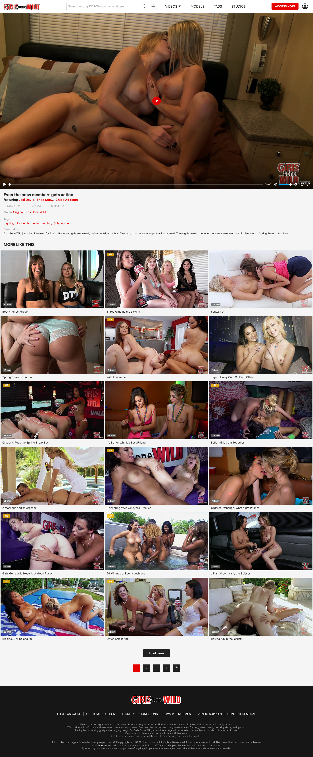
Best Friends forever (15, 311)
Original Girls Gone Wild (29, 212)
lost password (69, 714)
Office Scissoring (118, 639)
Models (197, 6)
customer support (101, 714)
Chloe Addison (66, 200)
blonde (20, 223)
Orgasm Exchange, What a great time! (235, 508)
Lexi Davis (26, 200)
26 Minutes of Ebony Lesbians (126, 573)
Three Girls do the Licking (123, 311)
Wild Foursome (116, 377)
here (101, 745)
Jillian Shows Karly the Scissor (230, 573)
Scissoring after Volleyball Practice (129, 508)
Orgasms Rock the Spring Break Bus (25, 442)
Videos (171, 6)
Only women (61, 223)
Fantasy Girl (218, 311)
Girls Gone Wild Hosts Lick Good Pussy (27, 573)
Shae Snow (45, 200)
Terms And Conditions (140, 714)
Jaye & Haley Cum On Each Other (232, 377)
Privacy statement (178, 714)
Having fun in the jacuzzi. (227, 639)
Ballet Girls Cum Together (227, 442)
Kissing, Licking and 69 (17, 639)
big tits (8, 223)
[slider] (136, 184)
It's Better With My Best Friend (126, 442)
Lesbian (46, 223)
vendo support (210, 714)
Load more (156, 653)
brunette (33, 223)
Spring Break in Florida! (17, 377)
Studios (238, 6)
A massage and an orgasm (19, 508)
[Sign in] (305, 6)
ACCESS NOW (285, 6)
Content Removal (241, 714)
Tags (218, 6)
